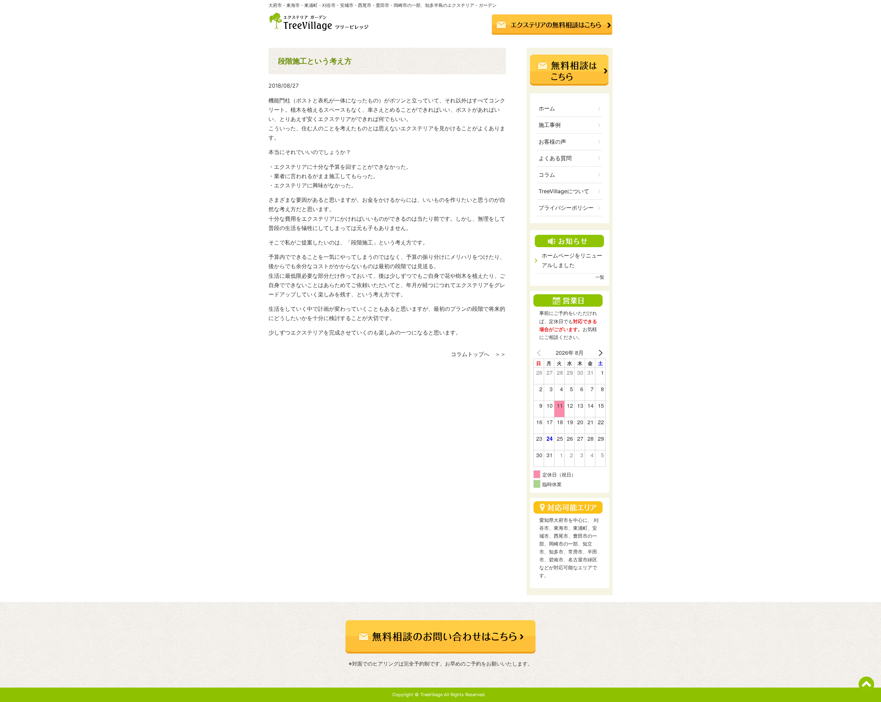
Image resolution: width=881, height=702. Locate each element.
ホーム (547, 108)
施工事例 (550, 124)
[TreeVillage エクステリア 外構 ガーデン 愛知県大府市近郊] (320, 28)
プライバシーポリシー (566, 207)
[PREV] (539, 352)
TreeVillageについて (564, 191)
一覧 (599, 277)
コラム (547, 174)
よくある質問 (555, 158)
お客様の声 (552, 141)
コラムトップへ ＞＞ (478, 354)
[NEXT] (599, 352)
